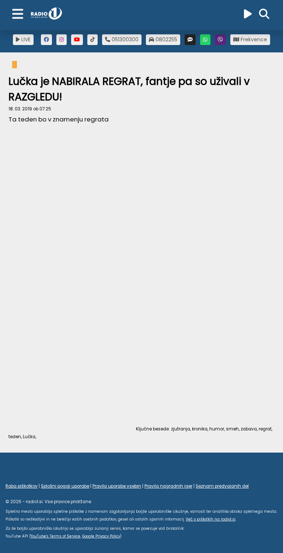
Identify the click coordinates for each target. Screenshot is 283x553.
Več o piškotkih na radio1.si (210, 519)
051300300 (124, 39)
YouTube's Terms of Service (55, 536)
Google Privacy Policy (101, 536)
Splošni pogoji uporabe (65, 486)
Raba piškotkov (22, 486)
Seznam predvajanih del (222, 486)
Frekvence (253, 39)
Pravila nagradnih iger (168, 486)
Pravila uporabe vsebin (116, 486)
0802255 (165, 39)
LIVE (25, 39)
